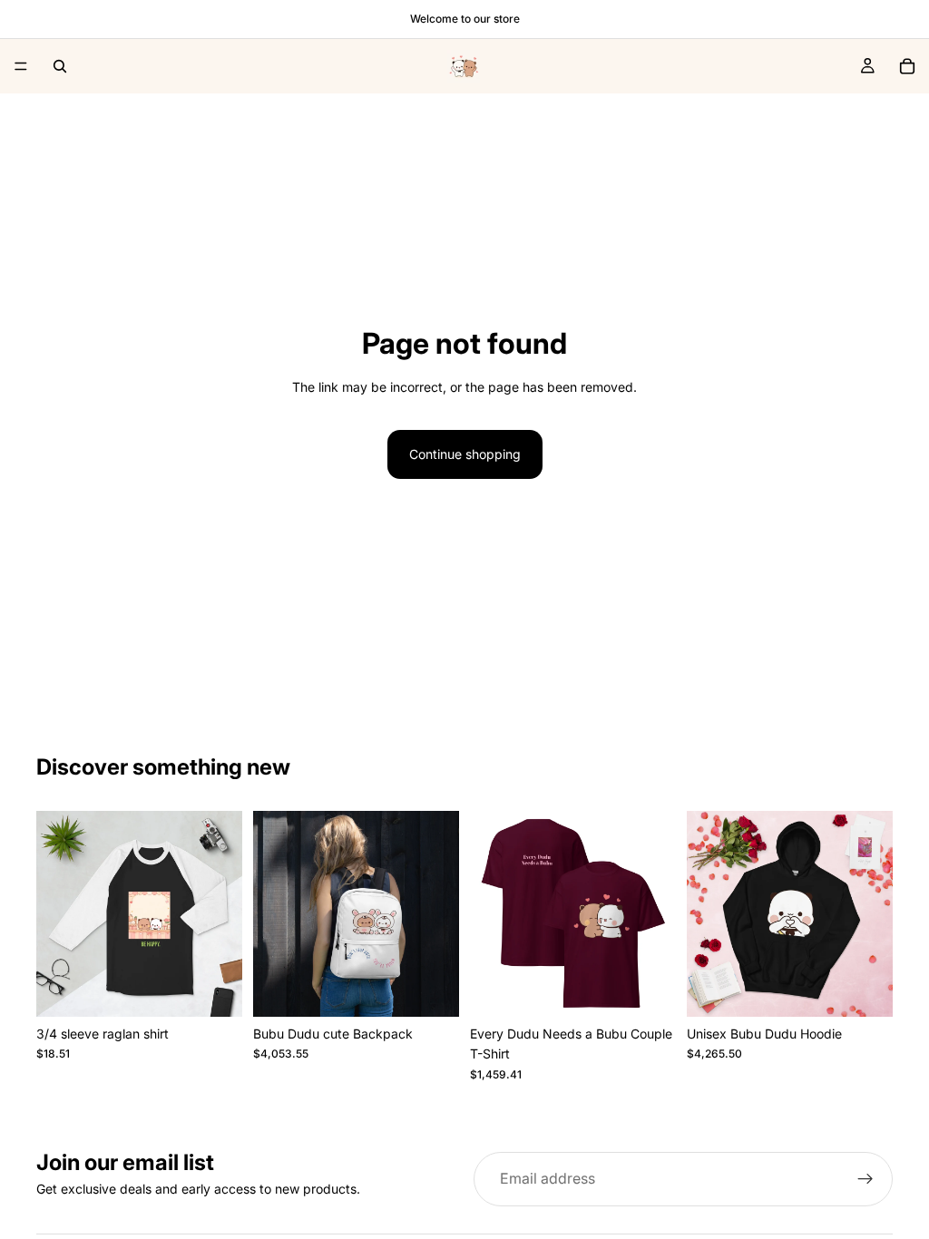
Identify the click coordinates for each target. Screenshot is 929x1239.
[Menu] (21, 66)
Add (446, 988)
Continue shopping (465, 454)
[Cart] (907, 66)
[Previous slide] (56, 914)
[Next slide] (222, 914)
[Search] (60, 66)
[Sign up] (865, 1179)
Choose (229, 988)
